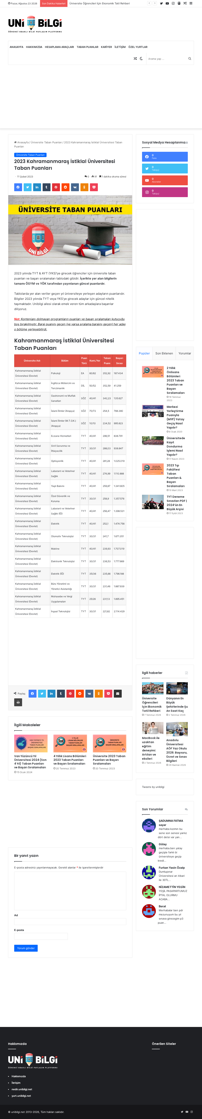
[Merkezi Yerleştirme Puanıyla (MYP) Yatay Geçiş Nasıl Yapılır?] (153, 411)
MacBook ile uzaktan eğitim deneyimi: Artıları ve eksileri (151, 748)
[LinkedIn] (37, 187)
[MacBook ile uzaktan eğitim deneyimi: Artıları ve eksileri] (153, 728)
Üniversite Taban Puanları (46, 142)
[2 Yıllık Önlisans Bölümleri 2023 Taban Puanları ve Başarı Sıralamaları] (153, 371)
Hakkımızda (34, 46)
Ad (16, 915)
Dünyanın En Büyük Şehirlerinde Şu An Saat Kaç (177, 704)
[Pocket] (94, 187)
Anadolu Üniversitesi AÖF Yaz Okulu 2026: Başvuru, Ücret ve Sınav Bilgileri (176, 750)
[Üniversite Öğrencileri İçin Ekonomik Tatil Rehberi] (153, 688)
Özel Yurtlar (137, 46)
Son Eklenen (164, 353)
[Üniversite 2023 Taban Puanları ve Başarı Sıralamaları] (109, 743)
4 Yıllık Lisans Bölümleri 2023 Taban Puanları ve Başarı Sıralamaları (69, 760)
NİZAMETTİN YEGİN (172, 887)
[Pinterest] (56, 187)
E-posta (19, 930)
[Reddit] (65, 187)
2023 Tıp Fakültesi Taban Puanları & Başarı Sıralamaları (176, 475)
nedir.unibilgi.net (22, 1089)
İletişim (120, 46)
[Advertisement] (101, 96)
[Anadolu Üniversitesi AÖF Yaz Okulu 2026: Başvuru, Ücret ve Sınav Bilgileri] (177, 729)
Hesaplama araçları (59, 46)
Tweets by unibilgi (153, 786)
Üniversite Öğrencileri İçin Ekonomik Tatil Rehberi (99, 3)
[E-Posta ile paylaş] (118, 694)
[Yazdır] (18, 702)
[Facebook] (18, 187)
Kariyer (106, 46)
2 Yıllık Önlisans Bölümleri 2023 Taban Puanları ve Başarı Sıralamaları (176, 380)
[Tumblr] (46, 187)
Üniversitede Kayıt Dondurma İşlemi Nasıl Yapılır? (176, 446)
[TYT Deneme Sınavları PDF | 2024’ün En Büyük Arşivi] (153, 502)
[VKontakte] (75, 187)
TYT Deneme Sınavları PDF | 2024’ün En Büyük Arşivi (177, 503)
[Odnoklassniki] (84, 187)
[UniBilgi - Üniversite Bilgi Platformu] (35, 24)
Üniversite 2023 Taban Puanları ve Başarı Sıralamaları (109, 760)
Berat (162, 906)
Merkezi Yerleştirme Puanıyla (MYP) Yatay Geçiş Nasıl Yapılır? (175, 417)
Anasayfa (16, 46)
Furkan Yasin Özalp (172, 867)
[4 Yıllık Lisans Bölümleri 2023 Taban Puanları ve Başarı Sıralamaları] (70, 743)
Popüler (144, 353)
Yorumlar (185, 353)
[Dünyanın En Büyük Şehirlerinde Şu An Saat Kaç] (177, 688)
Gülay (163, 844)
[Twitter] (28, 187)
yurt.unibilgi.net (21, 1095)
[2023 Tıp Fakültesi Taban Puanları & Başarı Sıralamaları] (153, 469)
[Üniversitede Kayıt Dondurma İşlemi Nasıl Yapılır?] (153, 441)
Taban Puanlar (87, 46)
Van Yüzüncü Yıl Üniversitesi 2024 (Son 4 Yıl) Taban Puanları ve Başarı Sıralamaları (30, 761)
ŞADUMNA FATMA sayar (171, 822)
